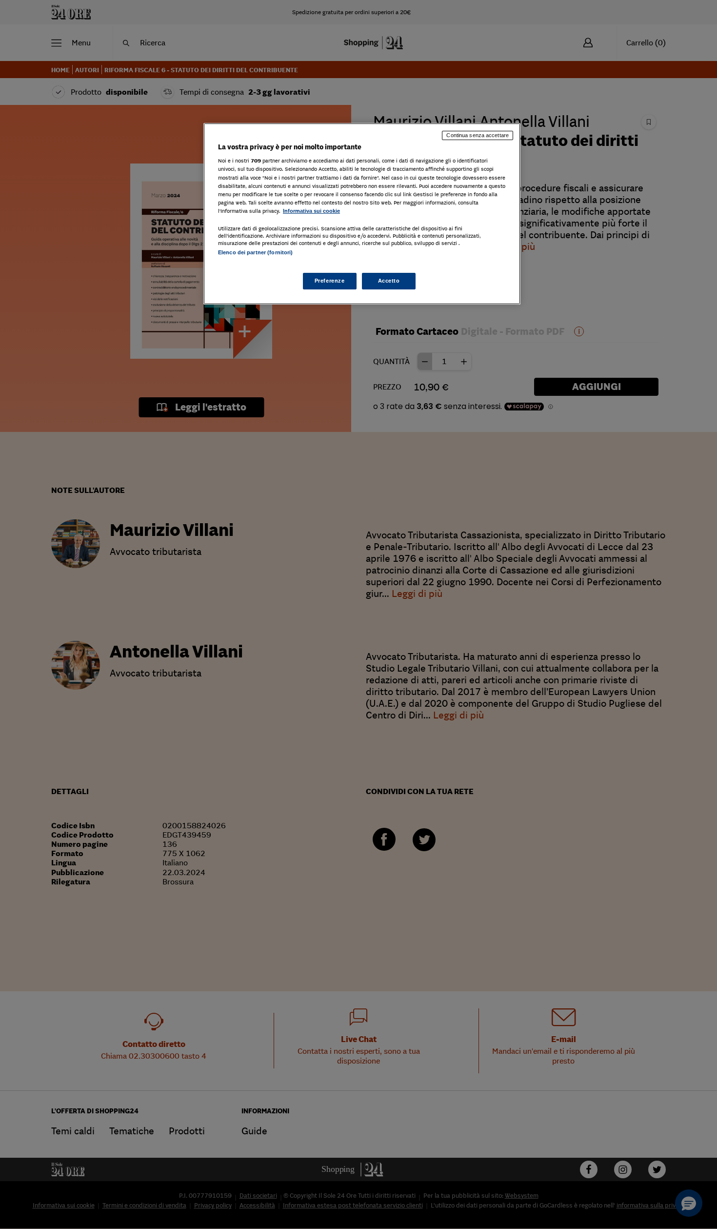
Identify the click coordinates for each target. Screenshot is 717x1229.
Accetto (389, 281)
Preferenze (330, 281)
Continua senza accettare (477, 135)
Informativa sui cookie (311, 211)
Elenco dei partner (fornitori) (255, 252)
